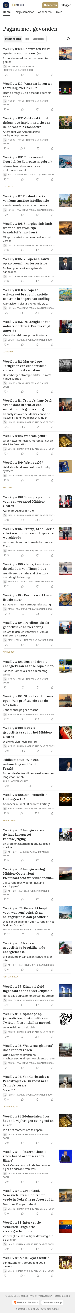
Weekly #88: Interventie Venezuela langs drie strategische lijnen (22, 1226)
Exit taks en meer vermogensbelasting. (27, 604)
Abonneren (50, 5)
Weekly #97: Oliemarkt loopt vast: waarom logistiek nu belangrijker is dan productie (25, 912)
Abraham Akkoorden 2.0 (18, 510)
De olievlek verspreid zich (19, 1027)
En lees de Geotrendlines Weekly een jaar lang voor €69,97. (28, 775)
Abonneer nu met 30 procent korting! (26, 804)
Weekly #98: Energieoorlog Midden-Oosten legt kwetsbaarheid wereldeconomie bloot (28, 873)
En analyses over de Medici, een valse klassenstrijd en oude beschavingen (26, 415)
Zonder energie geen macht (20, 710)
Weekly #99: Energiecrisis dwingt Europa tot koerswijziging (23, 834)
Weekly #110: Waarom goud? (25, 436)
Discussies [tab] (38, 38)
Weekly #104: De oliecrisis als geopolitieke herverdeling (26, 625)
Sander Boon (25, 70)
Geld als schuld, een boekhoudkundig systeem (26, 469)
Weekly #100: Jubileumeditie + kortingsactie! (26, 797)
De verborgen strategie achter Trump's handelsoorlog (27, 376)
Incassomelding (62, 1295)
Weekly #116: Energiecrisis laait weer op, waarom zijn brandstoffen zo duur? (27, 228)
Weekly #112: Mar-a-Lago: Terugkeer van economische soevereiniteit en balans (24, 365)
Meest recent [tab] (13, 38)
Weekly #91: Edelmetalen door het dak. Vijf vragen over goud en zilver (28, 1120)
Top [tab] (27, 38)
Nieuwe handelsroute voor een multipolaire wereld (22, 168)
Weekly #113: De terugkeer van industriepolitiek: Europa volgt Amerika (27, 326)
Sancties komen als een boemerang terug (25, 672)
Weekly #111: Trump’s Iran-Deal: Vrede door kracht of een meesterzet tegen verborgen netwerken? (27, 404)
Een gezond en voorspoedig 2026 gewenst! (24, 1264)
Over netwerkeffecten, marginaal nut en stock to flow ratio (28, 442)
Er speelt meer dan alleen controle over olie (27, 958)
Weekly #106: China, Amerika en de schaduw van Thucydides (27, 566)
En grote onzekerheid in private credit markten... (26, 845)
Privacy (33, 1295)
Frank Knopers (26, 101)
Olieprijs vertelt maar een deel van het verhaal (27, 239)
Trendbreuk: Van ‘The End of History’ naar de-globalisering (26, 575)
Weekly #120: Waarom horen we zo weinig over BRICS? (27, 86)
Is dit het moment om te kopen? (23, 1130)
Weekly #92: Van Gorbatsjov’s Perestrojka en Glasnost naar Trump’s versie (26, 1081)
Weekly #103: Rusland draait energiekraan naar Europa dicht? (28, 664)
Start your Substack (27, 1302)
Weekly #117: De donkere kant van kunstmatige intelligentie (26, 198)
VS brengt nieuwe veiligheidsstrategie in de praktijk (28, 1237)
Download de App (52, 1302)
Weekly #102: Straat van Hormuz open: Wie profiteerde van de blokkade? (28, 700)
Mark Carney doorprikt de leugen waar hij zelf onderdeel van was (27, 1167)
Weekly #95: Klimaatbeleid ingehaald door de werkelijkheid (28, 989)
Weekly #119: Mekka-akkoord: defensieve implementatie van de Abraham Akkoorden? (26, 122)
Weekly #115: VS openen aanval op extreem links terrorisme (27, 261)
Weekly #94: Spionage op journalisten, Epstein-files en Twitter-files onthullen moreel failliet (26, 1018)
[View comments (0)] (22, 75)
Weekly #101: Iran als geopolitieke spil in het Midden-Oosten (27, 732)
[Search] (68, 38)
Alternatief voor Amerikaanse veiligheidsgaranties (21, 133)
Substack (20, 1308)
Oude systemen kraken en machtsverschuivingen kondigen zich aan (29, 1056)
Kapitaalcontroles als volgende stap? (25, 303)
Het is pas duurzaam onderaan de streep (28, 995)
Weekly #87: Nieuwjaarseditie (26, 1258)
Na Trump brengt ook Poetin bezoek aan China (28, 544)
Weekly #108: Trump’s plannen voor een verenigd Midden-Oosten (26, 501)
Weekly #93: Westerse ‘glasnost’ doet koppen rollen (28, 1048)
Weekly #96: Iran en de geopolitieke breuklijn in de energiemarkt (24, 947)
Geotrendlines (19, 781)
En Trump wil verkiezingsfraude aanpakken (22, 270)
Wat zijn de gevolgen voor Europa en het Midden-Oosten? (28, 923)
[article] (37, 62)
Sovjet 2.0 (9, 1090)
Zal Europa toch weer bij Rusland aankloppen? (23, 884)
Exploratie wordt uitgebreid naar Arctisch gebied (28, 59)
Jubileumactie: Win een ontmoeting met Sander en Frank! (23, 764)
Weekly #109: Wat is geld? (23, 463)
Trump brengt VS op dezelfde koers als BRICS (27, 94)
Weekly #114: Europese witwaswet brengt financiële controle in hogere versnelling (26, 294)
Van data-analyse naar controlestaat (25, 205)
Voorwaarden (45, 1295)
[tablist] (25, 38)
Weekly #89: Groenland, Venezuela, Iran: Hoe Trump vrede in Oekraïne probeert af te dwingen (28, 1195)
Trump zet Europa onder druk (21, 1204)
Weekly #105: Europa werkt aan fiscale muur (27, 597)
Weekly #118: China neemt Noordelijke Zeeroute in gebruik (27, 159)
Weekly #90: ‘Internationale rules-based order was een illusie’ (24, 1156)
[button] (7, 12)
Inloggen (66, 5)
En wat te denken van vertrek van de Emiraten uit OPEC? (25, 633)
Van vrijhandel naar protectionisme (25, 335)
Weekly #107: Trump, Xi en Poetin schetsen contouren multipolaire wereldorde (28, 533)
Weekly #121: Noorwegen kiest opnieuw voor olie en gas (26, 51)
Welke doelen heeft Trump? (20, 741)
